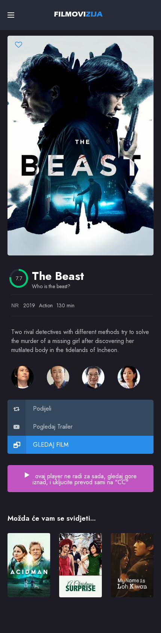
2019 (29, 305)
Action (46, 305)
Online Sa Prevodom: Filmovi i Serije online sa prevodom (78, 14)
